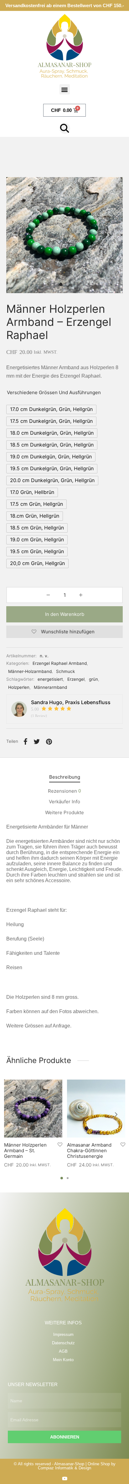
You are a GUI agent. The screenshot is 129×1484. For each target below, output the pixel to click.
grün (93, 679)
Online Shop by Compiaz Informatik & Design (77, 1466)
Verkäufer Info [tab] (64, 802)
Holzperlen (18, 687)
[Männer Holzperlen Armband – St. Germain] (33, 1109)
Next (109, 235)
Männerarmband (50, 687)
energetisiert (50, 679)
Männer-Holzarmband (30, 671)
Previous (19, 235)
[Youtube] (64, 1478)
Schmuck (65, 671)
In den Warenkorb (64, 614)
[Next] (116, 1114)
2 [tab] (68, 1178)
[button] (64, 89)
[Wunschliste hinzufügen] (60, 1144)
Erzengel (76, 679)
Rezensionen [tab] (64, 791)
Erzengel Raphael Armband (60, 663)
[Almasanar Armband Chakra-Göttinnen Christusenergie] (96, 1109)
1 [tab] (61, 1178)
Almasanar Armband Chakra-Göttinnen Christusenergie (89, 1150)
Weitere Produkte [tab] (64, 812)
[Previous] (12, 1114)
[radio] (51, 409)
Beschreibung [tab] (64, 777)
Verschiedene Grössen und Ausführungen (54, 392)
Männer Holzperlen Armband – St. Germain (25, 1150)
